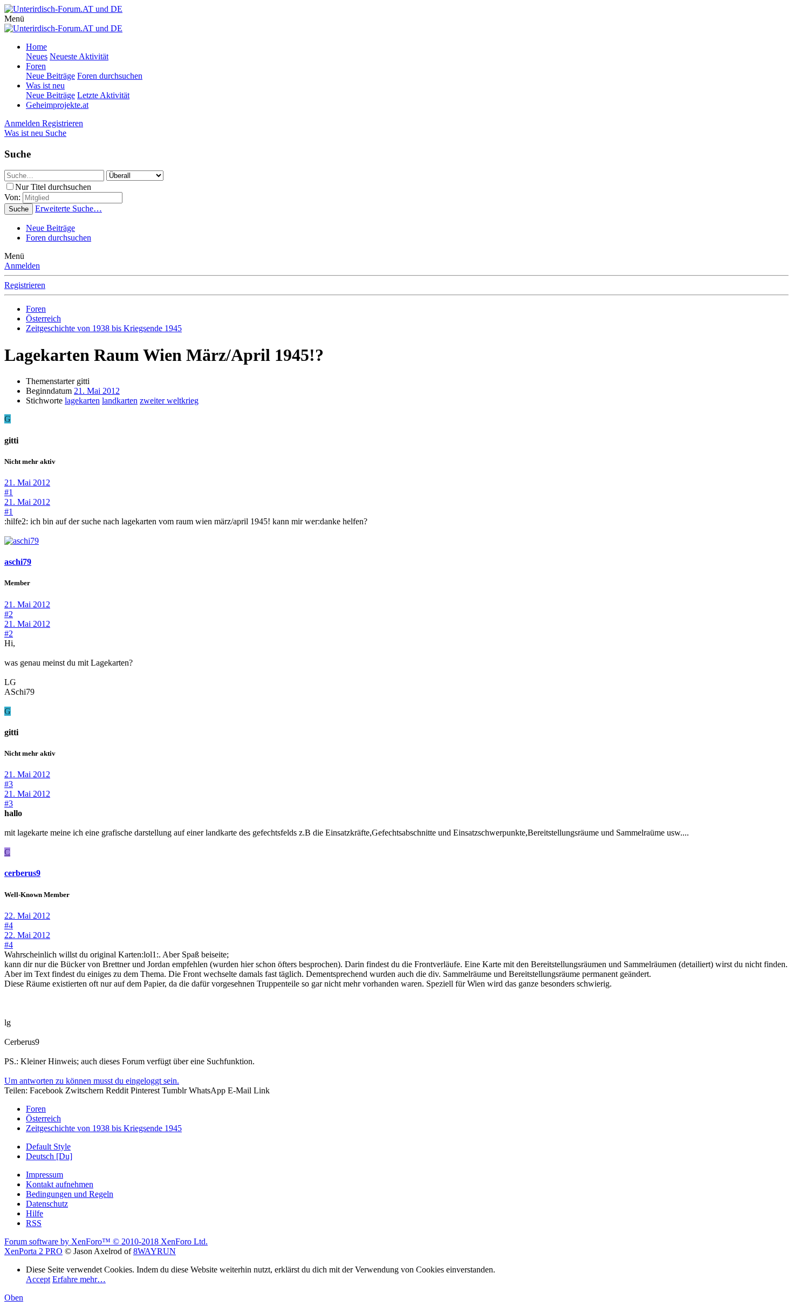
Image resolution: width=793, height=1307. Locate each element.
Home (36, 46)
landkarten (120, 400)
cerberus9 (22, 873)
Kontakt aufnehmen (59, 1184)
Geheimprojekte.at (57, 105)
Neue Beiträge (50, 75)
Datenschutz (47, 1203)
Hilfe (34, 1213)
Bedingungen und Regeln (69, 1194)
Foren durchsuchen (109, 75)
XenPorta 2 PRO (33, 1251)
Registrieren (24, 285)
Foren (36, 66)
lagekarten (82, 400)
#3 (8, 784)
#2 (8, 614)
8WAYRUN (154, 1251)
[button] (14, 18)
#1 (8, 492)
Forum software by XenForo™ (106, 1241)
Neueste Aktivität (79, 56)
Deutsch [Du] (49, 1156)
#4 (8, 925)
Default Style (48, 1146)
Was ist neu (45, 85)
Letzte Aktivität (103, 95)
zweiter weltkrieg (169, 400)
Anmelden (22, 265)
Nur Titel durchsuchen (53, 186)
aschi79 (17, 561)
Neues (36, 56)
